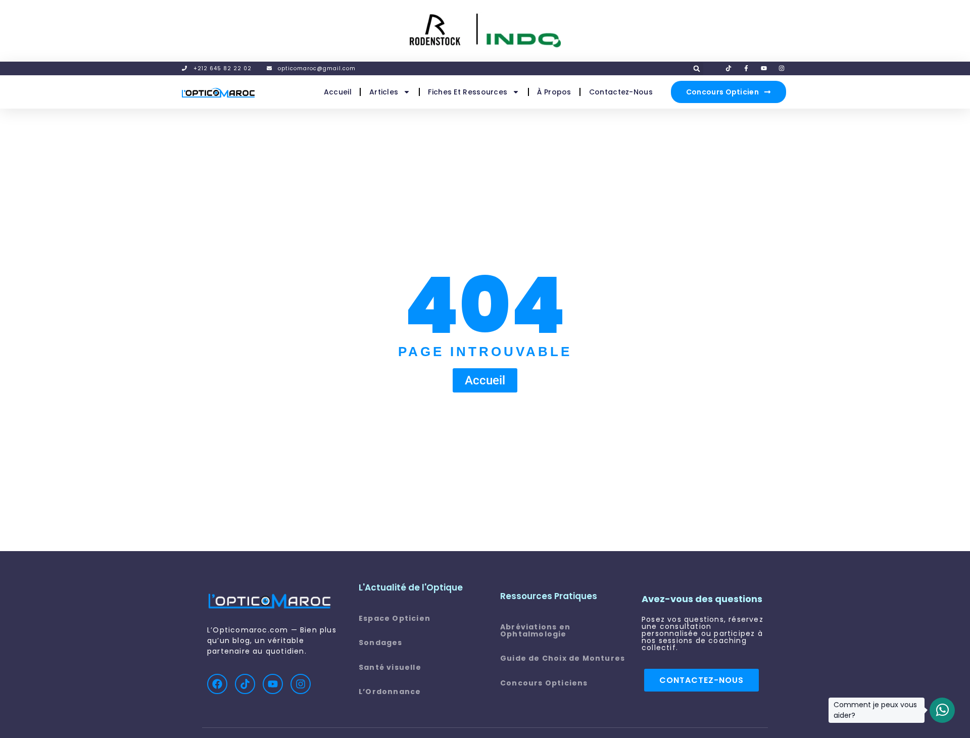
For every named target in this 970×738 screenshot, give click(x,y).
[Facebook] (217, 684)
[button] (696, 68)
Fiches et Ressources (467, 92)
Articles (383, 92)
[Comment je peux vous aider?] (942, 710)
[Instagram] (300, 684)
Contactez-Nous (621, 92)
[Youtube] (273, 684)
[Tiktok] (245, 684)
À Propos (554, 92)
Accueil (338, 92)
